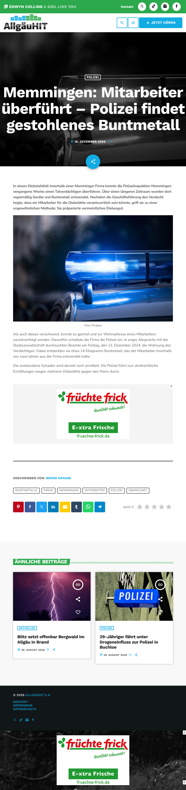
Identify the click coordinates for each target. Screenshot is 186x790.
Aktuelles (27, 628)
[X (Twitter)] (142, 6)
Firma (48, 491)
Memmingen (69, 491)
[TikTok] (153, 6)
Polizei (93, 77)
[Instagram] (165, 6)
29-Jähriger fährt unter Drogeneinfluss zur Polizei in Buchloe (129, 642)
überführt (138, 491)
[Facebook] (176, 6)
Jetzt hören (161, 23)
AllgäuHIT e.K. (38, 695)
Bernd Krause (58, 478)
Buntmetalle (26, 491)
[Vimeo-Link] (25, 22)
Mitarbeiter (95, 491)
